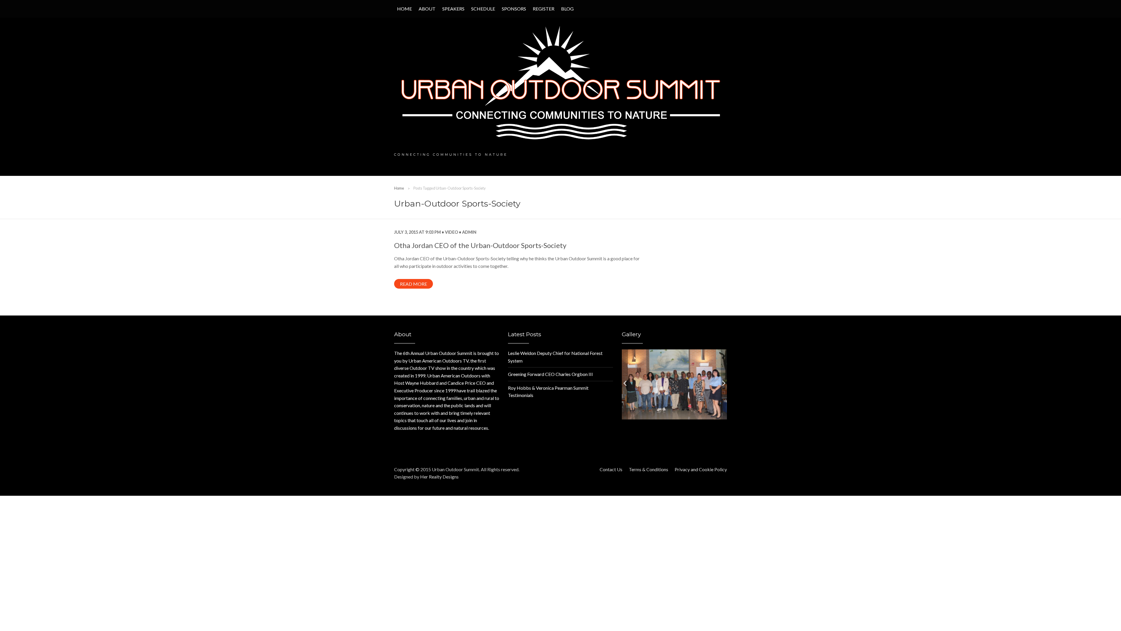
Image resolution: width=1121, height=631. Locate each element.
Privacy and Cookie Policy (701, 469)
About (427, 8)
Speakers (453, 8)
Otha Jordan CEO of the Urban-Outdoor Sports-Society (480, 245)
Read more (413, 284)
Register (543, 8)
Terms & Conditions (648, 469)
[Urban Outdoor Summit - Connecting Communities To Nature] (560, 84)
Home (404, 8)
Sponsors (514, 8)
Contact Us (611, 469)
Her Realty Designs (439, 476)
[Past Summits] (674, 383)
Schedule (483, 8)
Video (451, 232)
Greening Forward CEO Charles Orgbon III (550, 374)
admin (468, 232)
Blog (567, 8)
